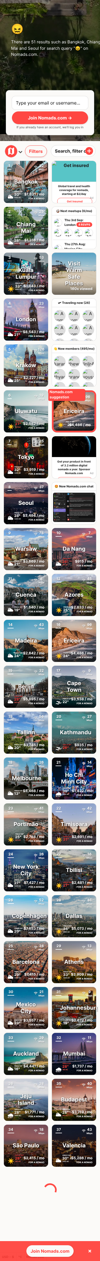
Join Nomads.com (50, 1251)
